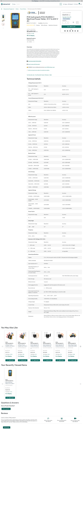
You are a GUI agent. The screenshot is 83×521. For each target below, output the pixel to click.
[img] (45, 13)
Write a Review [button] (44, 25)
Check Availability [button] (66, 18)
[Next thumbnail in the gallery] (3, 28)
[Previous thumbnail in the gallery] (3, 13)
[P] (77, 30)
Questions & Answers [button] (53, 25)
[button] (70, 17)
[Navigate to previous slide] (1, 1)
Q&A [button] (51, 75)
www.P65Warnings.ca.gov (50, 67)
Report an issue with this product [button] (34, 64)
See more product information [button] (34, 61)
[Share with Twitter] (67, 30)
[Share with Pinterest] (70, 30)
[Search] (61, 4)
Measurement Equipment (9, 9)
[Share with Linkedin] (72, 30)
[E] (75, 30)
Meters (17, 9)
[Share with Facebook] (65, 30)
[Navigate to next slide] (81, 1)
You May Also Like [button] (30, 75)
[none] (14, 4)
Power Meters (23, 9)
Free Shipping (8, 356)
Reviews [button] (38, 25)
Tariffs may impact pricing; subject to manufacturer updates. (38, 70)
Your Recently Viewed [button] (39, 75)
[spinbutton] (66, 23)
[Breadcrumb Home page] (1, 9)
